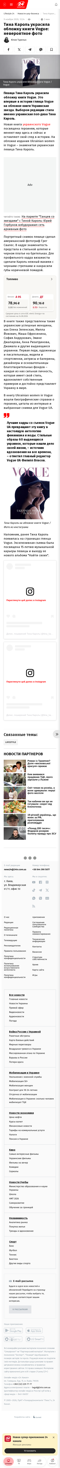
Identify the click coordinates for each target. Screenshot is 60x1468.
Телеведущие (10, 940)
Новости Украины (18, 1003)
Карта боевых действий (21, 1040)
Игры (35, 975)
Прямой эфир (16, 1007)
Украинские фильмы (20, 1158)
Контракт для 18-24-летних (23, 1090)
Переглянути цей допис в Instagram (26, 600)
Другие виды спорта (19, 1263)
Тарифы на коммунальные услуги (27, 1130)
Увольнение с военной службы (25, 1077)
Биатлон (13, 1259)
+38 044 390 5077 (41, 869)
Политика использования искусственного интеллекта (11, 967)
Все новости (16, 994)
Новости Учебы (18, 1182)
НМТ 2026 (14, 1198)
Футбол (13, 1250)
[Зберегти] (51, 49)
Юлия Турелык (18, 40)
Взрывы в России (18, 1057)
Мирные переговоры (20, 1044)
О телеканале (10, 935)
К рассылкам (20, 1309)
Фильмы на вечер (18, 1162)
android (13, 1330)
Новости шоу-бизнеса (29, 14)
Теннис (13, 1254)
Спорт (12, 1241)
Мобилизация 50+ (18, 1081)
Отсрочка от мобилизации (23, 1094)
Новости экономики (21, 1113)
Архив (35, 965)
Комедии (13, 1167)
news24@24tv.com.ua (15, 869)
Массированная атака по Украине (27, 1053)
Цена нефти (15, 1117)
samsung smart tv (35, 1339)
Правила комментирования (41, 933)
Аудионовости (16, 1016)
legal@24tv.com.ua (41, 1387)
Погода (13, 1020)
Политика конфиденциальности (14, 957)
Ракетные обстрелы (19, 1036)
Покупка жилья (17, 1226)
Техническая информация (38, 940)
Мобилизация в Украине (24, 1072)
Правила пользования (15, 951)
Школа (12, 1194)
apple (35, 1330)
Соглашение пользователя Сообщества (39, 924)
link (34, 882)
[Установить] (30, 1444)
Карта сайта (38, 970)
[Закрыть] (53, 1437)
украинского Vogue (36, 124)
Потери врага (16, 1062)
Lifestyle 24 (9, 14)
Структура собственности (39, 958)
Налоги (13, 1134)
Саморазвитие (16, 1203)
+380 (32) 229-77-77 (22, 1384)
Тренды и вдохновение (21, 1231)
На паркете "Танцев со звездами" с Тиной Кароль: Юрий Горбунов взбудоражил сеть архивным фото (29, 223)
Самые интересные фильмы (24, 1154)
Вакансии (37, 952)
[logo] (21, 4)
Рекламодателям (12, 946)
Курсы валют (16, 1121)
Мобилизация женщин (21, 1085)
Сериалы (13, 1171)
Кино (12, 1149)
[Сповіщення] (56, 4)
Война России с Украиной (25, 1031)
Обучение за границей (21, 1207)
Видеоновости (16, 1012)
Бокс (11, 1246)
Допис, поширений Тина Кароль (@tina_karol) (30, 633)
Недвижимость (18, 1218)
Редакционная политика (11, 929)
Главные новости (18, 999)
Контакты (37, 947)
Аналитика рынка (18, 1222)
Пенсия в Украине (18, 1139)
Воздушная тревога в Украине (25, 1048)
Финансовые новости (20, 1126)
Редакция (8, 922)
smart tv (13, 1339)
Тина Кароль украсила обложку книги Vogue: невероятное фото (49, 14)
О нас (6, 917)
